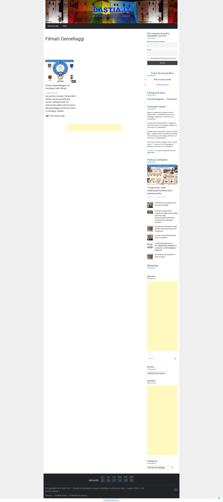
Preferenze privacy (78, 495)
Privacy (48, 495)
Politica (172, 166)
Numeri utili (53, 26)
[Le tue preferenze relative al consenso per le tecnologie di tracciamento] (219, 498)
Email (149, 50)
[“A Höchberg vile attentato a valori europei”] (150, 257)
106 (108, 480)
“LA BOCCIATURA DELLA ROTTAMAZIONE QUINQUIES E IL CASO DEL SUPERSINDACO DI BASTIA (166, 247)
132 (114, 480)
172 (131, 480)
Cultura (57, 61)
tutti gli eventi (162, 84)
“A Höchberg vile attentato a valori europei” (165, 256)
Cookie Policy (61, 495)
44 (103, 480)
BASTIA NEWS (50, 61)
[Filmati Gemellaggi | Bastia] (111, 11)
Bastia (150, 166)
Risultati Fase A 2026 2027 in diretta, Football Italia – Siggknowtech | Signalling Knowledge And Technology (162, 134)
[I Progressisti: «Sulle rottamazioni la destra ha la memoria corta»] (162, 175)
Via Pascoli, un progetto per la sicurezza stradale (165, 204)
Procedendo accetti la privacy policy (162, 58)
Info (65, 26)
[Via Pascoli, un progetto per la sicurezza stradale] (150, 205)
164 (126, 480)
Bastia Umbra (157, 166)
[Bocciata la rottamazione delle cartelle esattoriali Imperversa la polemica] (150, 229)
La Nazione (165, 166)
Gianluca (151, 197)
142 (120, 480)
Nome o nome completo (156, 42)
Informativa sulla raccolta (111, 500)
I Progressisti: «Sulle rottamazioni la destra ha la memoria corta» (159, 190)
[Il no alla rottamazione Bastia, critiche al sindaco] (150, 237)
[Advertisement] (94, 127)
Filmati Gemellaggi (66, 61)
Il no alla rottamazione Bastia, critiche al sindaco (165, 236)
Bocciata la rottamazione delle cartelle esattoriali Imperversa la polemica (166, 229)
